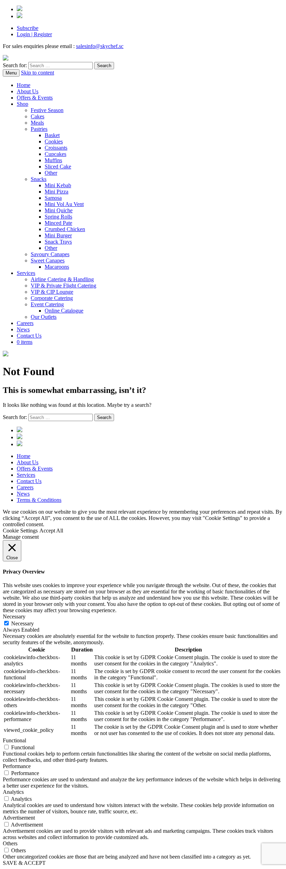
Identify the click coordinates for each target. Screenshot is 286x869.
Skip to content (37, 73)
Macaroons (57, 267)
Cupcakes (55, 154)
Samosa (53, 198)
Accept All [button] (51, 531)
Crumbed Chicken (65, 229)
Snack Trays (58, 242)
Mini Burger (58, 235)
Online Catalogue (64, 311)
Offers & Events (35, 98)
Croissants (56, 148)
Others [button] (10, 843)
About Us (27, 91)
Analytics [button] (13, 792)
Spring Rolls (58, 217)
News (23, 329)
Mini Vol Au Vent (64, 204)
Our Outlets (44, 317)
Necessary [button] (14, 616)
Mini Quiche (59, 210)
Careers (25, 323)
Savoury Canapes (50, 254)
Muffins (53, 160)
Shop (22, 104)
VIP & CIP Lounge (52, 292)
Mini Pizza (56, 192)
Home (23, 85)
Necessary (22, 623)
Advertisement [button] (19, 818)
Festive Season (47, 110)
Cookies (54, 141)
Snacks (38, 179)
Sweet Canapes (48, 260)
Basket (52, 135)
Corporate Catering (52, 298)
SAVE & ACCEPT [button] (24, 863)
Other (51, 173)
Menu (11, 73)
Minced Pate (58, 223)
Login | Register (34, 34)
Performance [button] (17, 766)
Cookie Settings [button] (20, 531)
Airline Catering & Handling (62, 279)
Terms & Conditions (39, 500)
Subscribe (27, 28)
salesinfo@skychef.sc (99, 46)
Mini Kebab (58, 185)
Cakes (37, 116)
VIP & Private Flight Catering (63, 286)
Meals (37, 123)
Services (26, 273)
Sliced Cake (58, 166)
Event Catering (47, 304)
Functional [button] (14, 740)
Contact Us (29, 336)
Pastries (39, 129)
